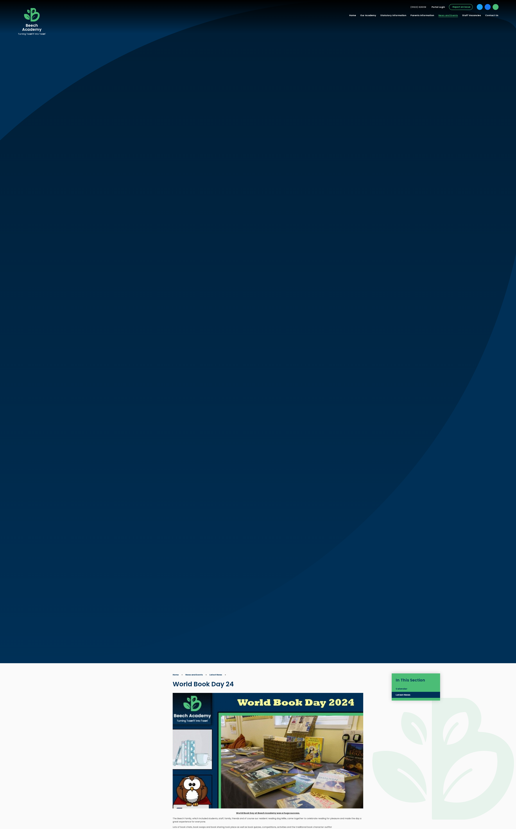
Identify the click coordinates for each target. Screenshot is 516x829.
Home (176, 674)
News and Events (194, 674)
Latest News (215, 674)
